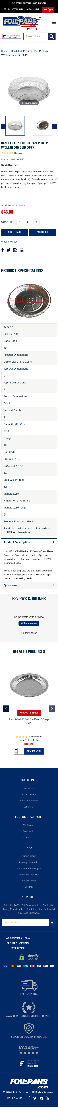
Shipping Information (29, 862)
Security (29, 886)
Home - (5, 51)
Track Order (29, 831)
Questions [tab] (10, 585)
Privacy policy (29, 880)
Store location (29, 794)
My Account (33, 9)
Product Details (29, 713)
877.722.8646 (17, 9)
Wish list (42, 232)
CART (48, 10)
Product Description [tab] (17, 542)
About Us (29, 788)
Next (54, 126)
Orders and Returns (29, 800)
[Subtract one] (20, 222)
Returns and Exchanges (29, 868)
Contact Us (29, 806)
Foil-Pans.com (21, 1092)
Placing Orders (29, 855)
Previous (3, 126)
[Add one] (36, 222)
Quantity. (7, 222)
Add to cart (34, 751)
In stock (20, 205)
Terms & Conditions (29, 874)
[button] (7, 153)
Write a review (9, 241)
